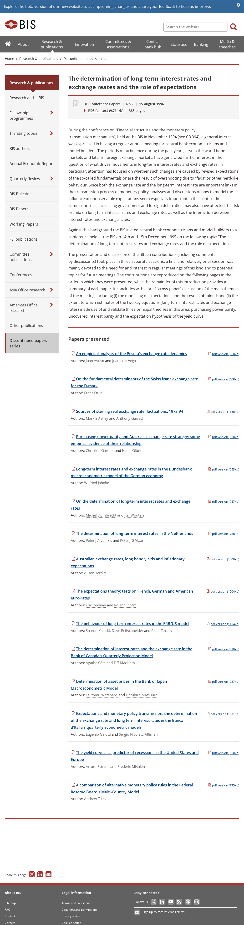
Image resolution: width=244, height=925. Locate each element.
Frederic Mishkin (131, 766)
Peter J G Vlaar (131, 540)
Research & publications (38, 58)
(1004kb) (224, 591)
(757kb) (225, 501)
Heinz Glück (132, 450)
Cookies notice (71, 923)
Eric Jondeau (96, 605)
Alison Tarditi (95, 572)
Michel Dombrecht (101, 515)
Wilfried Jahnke (96, 482)
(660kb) (225, 354)
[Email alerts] (137, 912)
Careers (10, 923)
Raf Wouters (134, 515)
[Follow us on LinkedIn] (162, 901)
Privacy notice (71, 916)
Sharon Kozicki (98, 630)
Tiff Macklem (124, 662)
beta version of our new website (54, 6)
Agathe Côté (96, 662)
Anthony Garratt (129, 418)
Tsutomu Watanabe (102, 694)
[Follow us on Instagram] (196, 901)
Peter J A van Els (99, 540)
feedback (167, 6)
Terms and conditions (76, 903)
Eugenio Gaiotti (98, 734)
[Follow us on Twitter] (153, 901)
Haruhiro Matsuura (141, 694)
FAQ (7, 910)
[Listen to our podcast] (187, 901)
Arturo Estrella (97, 766)
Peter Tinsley (161, 630)
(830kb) (225, 437)
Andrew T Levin (97, 798)
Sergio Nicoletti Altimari (138, 734)
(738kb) (225, 534)
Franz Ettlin (93, 392)
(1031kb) (224, 714)
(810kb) (225, 649)
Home (9, 58)
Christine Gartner (100, 450)
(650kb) (225, 753)
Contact (10, 916)
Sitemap (10, 903)
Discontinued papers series (85, 58)
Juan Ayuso (95, 360)
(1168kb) (224, 411)
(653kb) (225, 469)
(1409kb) (224, 559)
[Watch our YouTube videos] (170, 901)
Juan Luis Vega (124, 360)
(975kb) (225, 785)
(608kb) (225, 379)
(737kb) (225, 681)
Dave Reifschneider (127, 630)
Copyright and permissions (79, 910)
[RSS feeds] (179, 901)
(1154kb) (224, 624)
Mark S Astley (97, 418)
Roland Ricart (125, 605)
